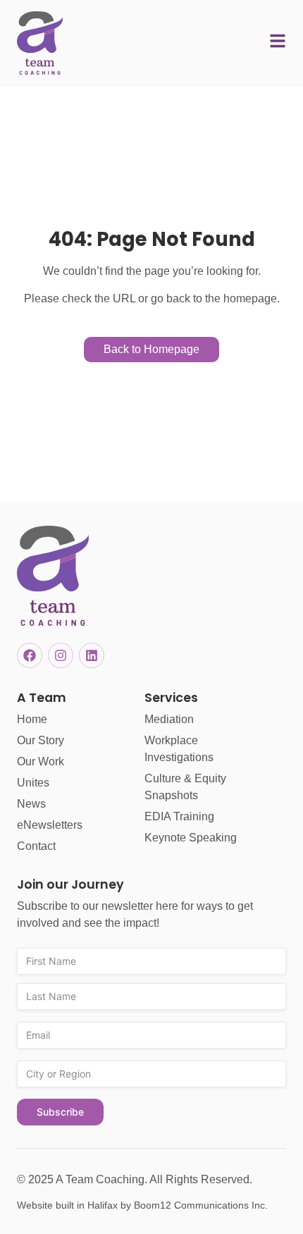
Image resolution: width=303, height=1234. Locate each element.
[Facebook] (29, 655)
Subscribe (60, 1112)
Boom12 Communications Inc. (201, 1205)
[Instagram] (60, 655)
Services (171, 697)
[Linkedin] (91, 655)
